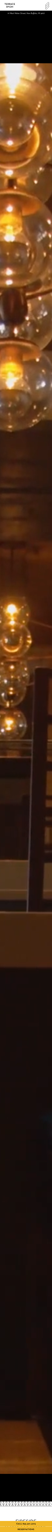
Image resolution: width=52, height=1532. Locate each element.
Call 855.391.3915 (26, 1524)
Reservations (26, 1529)
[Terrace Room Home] (9, 5)
